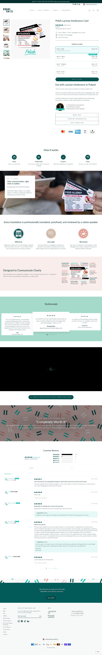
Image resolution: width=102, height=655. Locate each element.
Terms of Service (7, 620)
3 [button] (51, 568)
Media (4, 632)
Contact (5, 634)
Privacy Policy (6, 629)
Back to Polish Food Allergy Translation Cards (52, 397)
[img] (38, 479)
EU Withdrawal (7, 627)
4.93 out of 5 (36, 457)
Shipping (57, 28)
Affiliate (5, 615)
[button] (59, 25)
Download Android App (51, 616)
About (56, 10)
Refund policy (6, 618)
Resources (66, 10)
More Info (77, 115)
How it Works (43, 10)
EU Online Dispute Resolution (7, 623)
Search (4, 608)
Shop (32, 10)
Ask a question (77, 122)
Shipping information (77, 119)
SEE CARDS (51, 598)
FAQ (4, 613)
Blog (4, 611)
